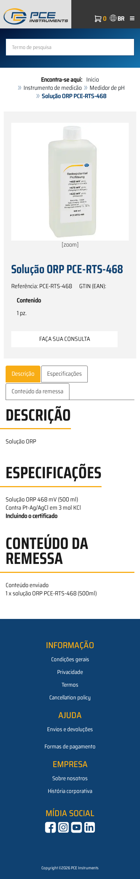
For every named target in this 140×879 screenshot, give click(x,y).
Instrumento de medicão (53, 87)
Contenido (29, 300)
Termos (70, 684)
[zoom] (70, 244)
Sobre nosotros (70, 778)
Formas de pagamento (70, 746)
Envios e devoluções (70, 729)
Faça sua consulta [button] (64, 339)
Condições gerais (70, 659)
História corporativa (70, 791)
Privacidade (70, 672)
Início (92, 79)
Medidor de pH (107, 87)
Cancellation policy (70, 697)
